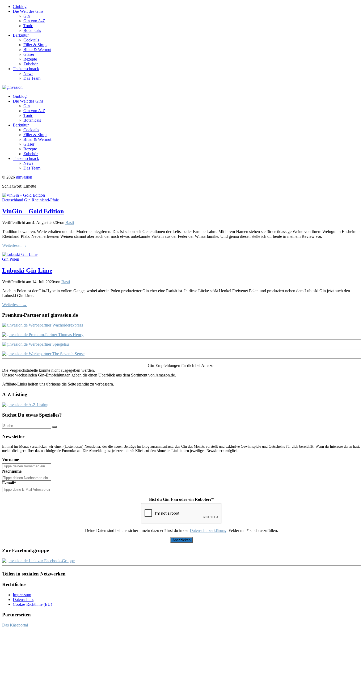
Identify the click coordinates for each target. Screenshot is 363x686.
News (28, 73)
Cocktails (31, 40)
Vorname (10, 459)
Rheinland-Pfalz (45, 200)
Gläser (28, 54)
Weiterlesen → (14, 245)
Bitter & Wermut (37, 49)
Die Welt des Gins (28, 11)
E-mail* (9, 483)
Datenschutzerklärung (208, 530)
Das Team (31, 78)
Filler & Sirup (35, 45)
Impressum (22, 594)
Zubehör (30, 64)
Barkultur (21, 35)
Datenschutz (23, 599)
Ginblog (20, 6)
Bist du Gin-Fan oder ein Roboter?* (181, 499)
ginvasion (24, 177)
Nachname (12, 471)
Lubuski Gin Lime (27, 270)
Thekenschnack (26, 68)
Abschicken (181, 540)
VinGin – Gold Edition (33, 211)
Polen (14, 259)
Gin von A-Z (34, 21)
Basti (69, 222)
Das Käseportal (15, 625)
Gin (26, 16)
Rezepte (30, 59)
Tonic (28, 25)
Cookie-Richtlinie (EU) (32, 604)
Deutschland (12, 200)
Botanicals (32, 30)
